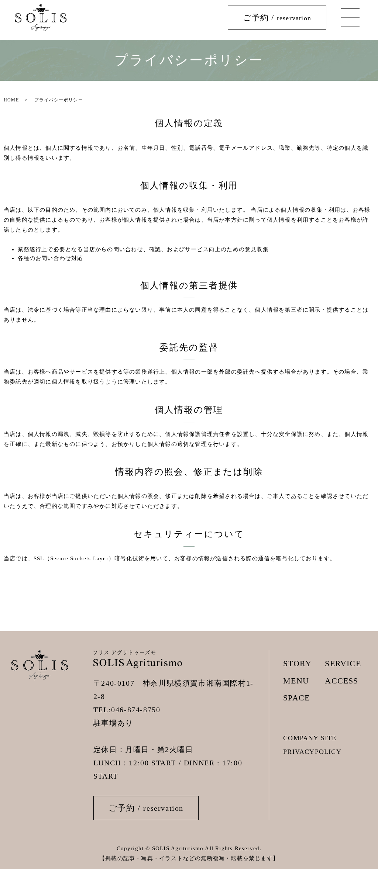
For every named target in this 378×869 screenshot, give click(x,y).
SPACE (296, 697)
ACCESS (341, 680)
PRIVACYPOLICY (312, 751)
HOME (11, 100)
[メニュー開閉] (350, 17)
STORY (297, 663)
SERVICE (343, 663)
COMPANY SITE (309, 738)
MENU (296, 680)
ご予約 (277, 17)
